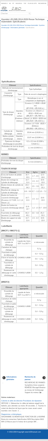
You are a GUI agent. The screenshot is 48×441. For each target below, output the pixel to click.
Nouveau (19, 3)
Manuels (4, 3)
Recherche (42, 3)
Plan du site (32, 3)
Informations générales (17, 27)
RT (13, 3)
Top (25, 3)
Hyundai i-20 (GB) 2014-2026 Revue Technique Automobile (19, 25)
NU (10, 3)
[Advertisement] (24, 55)
